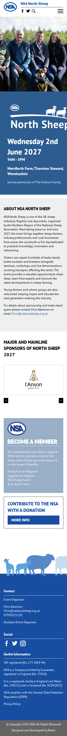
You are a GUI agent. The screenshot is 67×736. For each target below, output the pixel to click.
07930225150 (13, 615)
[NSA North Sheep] (10, 7)
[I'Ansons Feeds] (33, 379)
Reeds (51, 730)
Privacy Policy (12, 704)
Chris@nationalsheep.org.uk (30, 313)
